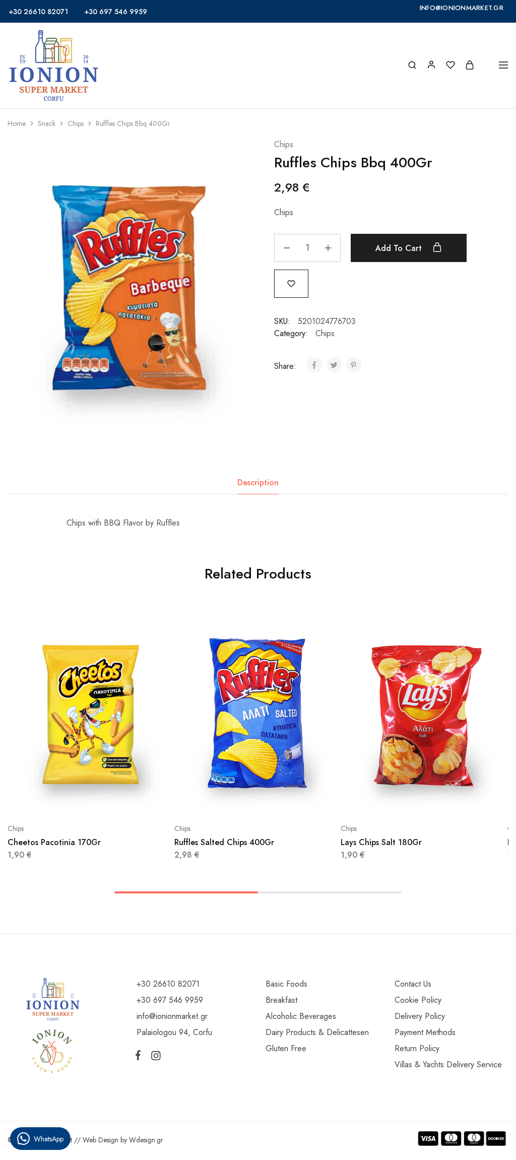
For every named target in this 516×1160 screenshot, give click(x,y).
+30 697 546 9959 (115, 11)
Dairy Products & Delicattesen (317, 1032)
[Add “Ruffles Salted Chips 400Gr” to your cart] (232, 798)
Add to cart (399, 248)
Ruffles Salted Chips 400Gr (224, 842)
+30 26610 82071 (38, 11)
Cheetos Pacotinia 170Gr (54, 842)
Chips (76, 123)
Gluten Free (286, 1048)
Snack (46, 123)
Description (258, 482)
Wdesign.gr (146, 1140)
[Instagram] (154, 1057)
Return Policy (417, 1048)
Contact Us (413, 984)
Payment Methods (425, 1032)
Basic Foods (286, 984)
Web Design (100, 1140)
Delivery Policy (420, 1016)
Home (17, 123)
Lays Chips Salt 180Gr (381, 842)
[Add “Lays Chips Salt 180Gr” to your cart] (399, 798)
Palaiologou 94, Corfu (174, 1032)
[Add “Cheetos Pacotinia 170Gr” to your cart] (65, 798)
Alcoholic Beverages (301, 1016)
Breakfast (281, 1000)
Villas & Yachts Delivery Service (448, 1064)
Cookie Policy (418, 1000)
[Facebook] (140, 1057)
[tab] (258, 483)
